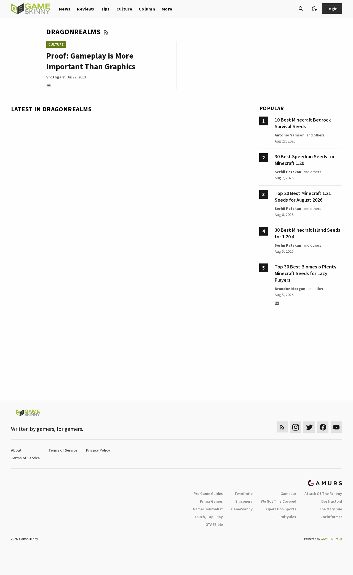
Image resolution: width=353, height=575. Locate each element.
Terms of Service (63, 450)
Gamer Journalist (208, 509)
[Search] (301, 8)
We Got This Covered (278, 501)
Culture (124, 9)
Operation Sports (281, 509)
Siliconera (244, 501)
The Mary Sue (330, 509)
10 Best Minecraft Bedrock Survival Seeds (303, 123)
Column (147, 9)
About (16, 450)
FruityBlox (287, 516)
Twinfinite (243, 493)
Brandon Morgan (290, 288)
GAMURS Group (331, 539)
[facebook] (322, 427)
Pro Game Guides (208, 493)
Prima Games (211, 501)
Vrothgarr (55, 77)
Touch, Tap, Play (208, 516)
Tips (105, 9)
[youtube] (336, 427)
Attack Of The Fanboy (323, 493)
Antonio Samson (289, 135)
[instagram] (295, 427)
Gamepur (288, 493)
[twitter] (309, 427)
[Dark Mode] (314, 8)
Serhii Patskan (288, 171)
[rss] (282, 427)
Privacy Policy (98, 450)
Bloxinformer (330, 516)
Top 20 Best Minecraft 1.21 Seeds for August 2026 (303, 196)
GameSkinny (242, 509)
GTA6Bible (214, 524)
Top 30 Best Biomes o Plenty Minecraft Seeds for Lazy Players (305, 273)
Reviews (85, 9)
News (64, 9)
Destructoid (331, 501)
